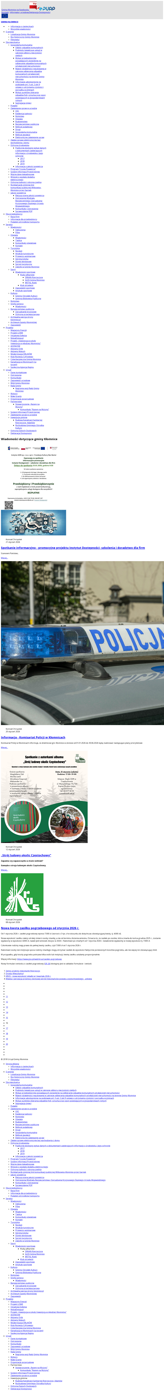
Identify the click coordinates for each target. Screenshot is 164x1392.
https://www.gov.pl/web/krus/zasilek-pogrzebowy (39, 959)
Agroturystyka (21, 259)
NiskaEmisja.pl (17, 338)
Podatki (14, 105)
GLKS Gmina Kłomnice (35, 280)
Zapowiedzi (16, 325)
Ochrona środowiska (20, 145)
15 (7, 1017)
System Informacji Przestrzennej (25, 171)
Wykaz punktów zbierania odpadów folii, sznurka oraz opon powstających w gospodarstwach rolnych (30, 96)
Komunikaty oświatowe (25, 243)
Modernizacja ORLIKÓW (21, 354)
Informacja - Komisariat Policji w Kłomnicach (33, 737)
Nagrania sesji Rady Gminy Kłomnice (31, 1354)
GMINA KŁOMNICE (9, 22)
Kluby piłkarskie (27, 274)
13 (7, 1007)
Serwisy (9, 224)
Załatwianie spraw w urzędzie (24, 108)
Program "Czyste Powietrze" (23, 169)
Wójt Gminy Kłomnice (20, 383)
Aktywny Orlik (17, 348)
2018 (22, 161)
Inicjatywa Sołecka (19, 335)
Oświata (19, 119)
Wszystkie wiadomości (20, 29)
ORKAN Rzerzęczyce (34, 277)
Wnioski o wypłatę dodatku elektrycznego (23, 178)
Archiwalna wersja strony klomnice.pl (27, 1291)
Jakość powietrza (18, 193)
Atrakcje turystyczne (24, 253)
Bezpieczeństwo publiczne (27, 124)
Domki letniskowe (23, 261)
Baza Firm (15, 216)
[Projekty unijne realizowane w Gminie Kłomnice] (5, 17)
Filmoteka (15, 39)
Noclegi (18, 251)
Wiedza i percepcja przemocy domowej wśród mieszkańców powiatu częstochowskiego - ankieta (49, 978)
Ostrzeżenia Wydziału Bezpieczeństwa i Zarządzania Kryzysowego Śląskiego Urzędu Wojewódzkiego (29, 202)
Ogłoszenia (20, 230)
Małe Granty (16, 396)
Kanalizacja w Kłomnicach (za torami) (27, 1330)
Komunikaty (16, 377)
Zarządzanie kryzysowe (25, 311)
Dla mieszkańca (13, 42)
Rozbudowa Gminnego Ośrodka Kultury (33, 1383)
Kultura (14, 293)
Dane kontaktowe (19, 372)
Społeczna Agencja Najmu (22, 367)
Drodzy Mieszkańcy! (15, 973)
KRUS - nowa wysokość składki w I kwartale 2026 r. (28, 976)
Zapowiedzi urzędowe (20, 380)
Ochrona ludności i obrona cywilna (26, 182)
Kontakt (5, 12)
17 (7, 1028)
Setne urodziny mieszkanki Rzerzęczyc (23, 971)
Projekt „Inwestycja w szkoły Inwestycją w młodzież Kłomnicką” (26, 342)
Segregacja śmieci (23, 103)
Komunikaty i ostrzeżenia (26, 208)
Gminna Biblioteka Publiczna (28, 298)
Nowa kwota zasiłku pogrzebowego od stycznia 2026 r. (40, 928)
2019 (22, 163)
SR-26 (47, 963)
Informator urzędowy (19, 12)
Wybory (14, 393)
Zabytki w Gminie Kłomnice (27, 267)
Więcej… (4, 558)
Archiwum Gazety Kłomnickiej (24, 322)
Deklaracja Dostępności (39, 12)
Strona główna (12, 1063)
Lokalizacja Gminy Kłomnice (23, 34)
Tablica (18, 240)
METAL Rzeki (31, 282)
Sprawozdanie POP (23, 211)
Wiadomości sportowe (25, 272)
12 (7, 1002)
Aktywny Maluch (18, 351)
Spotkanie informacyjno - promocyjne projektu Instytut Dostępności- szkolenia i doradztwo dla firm (73, 548)
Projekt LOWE (17, 333)
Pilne (17, 232)
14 (7, 1012)
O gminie (10, 31)
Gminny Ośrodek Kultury (26, 296)
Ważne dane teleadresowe (22, 174)
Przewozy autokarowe (25, 256)
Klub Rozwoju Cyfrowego (22, 356)
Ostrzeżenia (16, 375)
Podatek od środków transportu (25, 222)
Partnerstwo (16, 401)
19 (7, 1039)
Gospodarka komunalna (21, 45)
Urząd (8, 370)
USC (17, 111)
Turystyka (15, 248)
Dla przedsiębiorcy (14, 214)
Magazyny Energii (19, 330)
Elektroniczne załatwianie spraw (29, 137)
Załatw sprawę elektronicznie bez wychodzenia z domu (26, 141)
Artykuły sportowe (23, 290)
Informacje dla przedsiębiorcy (24, 219)
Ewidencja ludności (23, 113)
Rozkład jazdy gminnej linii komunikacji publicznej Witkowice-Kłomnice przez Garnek (26, 188)
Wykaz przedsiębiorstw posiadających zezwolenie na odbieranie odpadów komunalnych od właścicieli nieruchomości (30, 62)
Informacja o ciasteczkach (22, 26)
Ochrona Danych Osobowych (23, 430)
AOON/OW (15, 346)
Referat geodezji (22, 134)
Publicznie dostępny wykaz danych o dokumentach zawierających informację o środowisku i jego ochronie (30, 152)
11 (7, 996)
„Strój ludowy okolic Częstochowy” (26, 855)
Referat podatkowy (24, 126)
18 (7, 1033)
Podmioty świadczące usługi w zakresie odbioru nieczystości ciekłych (28, 53)
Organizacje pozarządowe (22, 399)
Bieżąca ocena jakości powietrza (29, 195)
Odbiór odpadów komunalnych (29, 47)
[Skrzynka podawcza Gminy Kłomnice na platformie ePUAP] (46, 9)
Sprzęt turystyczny (23, 264)
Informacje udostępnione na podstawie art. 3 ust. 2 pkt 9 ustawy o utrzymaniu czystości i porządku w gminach (29, 86)
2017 (22, 158)
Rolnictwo (19, 116)
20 (7, 1044)
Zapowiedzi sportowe (25, 288)
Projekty (9, 327)
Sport (13, 269)
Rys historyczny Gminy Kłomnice (25, 37)
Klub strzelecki (26, 285)
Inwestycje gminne (19, 417)
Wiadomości (16, 227)
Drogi (18, 129)
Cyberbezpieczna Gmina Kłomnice (26, 359)
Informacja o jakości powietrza (29, 166)
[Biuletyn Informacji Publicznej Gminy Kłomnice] (33, 9)
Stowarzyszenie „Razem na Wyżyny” (31, 1367)
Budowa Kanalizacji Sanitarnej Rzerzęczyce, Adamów (28, 421)
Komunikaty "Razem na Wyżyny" (34, 409)
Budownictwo (21, 121)
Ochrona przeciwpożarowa (27, 314)
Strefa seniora (17, 303)
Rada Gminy (16, 385)
